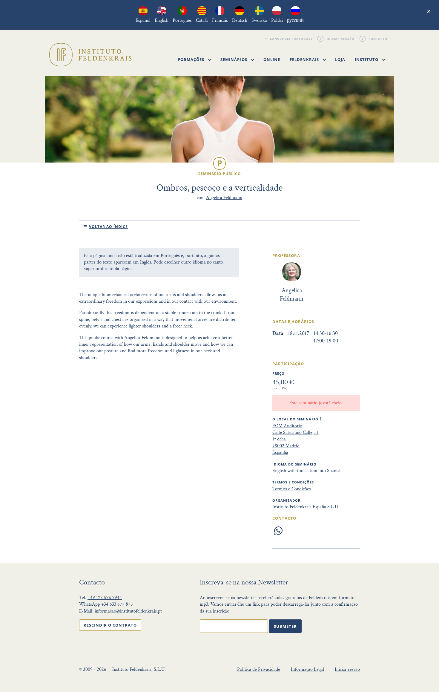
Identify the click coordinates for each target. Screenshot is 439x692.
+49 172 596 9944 (105, 598)
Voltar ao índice (108, 226)
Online (271, 59)
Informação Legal (307, 669)
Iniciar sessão (340, 38)
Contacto (378, 38)
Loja (340, 59)
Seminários (234, 59)
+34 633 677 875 (117, 604)
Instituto (367, 59)
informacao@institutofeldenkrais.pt (128, 611)
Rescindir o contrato (110, 625)
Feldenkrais (305, 59)
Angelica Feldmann (224, 198)
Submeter (285, 626)
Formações (191, 59)
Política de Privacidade (258, 669)
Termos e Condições (291, 489)
